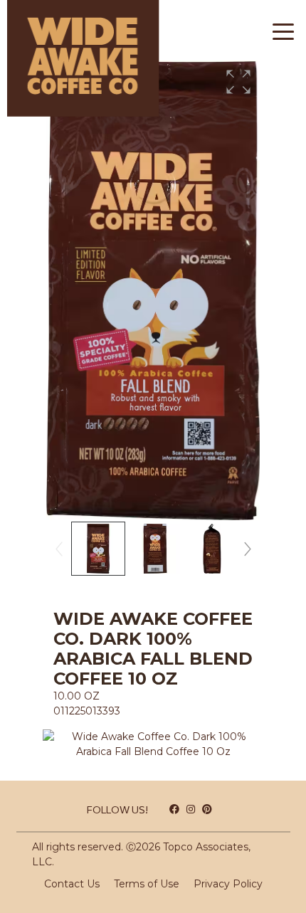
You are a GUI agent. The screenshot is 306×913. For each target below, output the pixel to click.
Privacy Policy (228, 883)
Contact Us (72, 883)
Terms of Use (146, 883)
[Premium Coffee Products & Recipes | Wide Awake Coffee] (79, 62)
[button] (238, 81)
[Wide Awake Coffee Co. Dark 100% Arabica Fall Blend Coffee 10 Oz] (153, 739)
